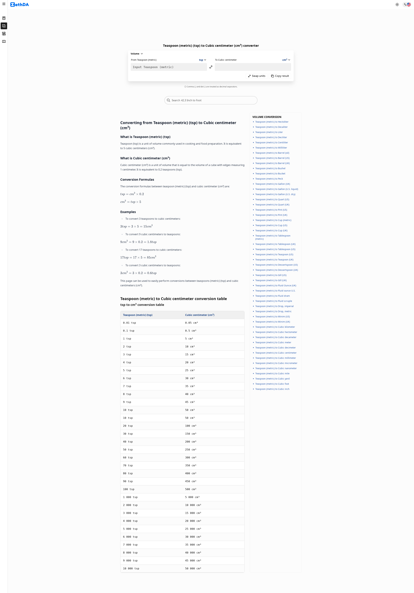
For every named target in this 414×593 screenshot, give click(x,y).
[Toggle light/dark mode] (397, 4)
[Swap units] (210, 67)
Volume (135, 53)
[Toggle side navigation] (4, 3)
